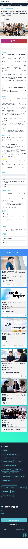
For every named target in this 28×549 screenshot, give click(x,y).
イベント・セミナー (19, 5)
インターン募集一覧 (9, 8)
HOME (2, 8)
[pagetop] (25, 535)
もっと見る (14, 435)
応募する (15, 40)
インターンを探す (3, 5)
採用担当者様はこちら (14, 524)
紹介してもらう (11, 5)
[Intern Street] (5, 1)
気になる (15, 46)
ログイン (20, 1)
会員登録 (26, 1)
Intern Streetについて (5, 510)
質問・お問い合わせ (14, 520)
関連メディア (3, 513)
